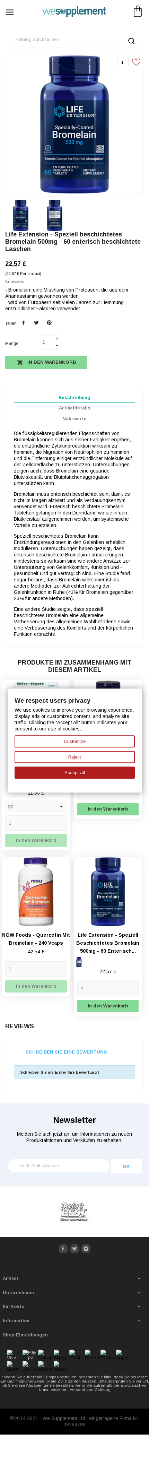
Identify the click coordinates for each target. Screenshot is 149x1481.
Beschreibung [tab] (74, 397)
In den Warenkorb (46, 363)
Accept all (74, 772)
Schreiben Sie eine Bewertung (66, 1052)
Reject (74, 757)
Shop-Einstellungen (25, 1334)
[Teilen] (23, 323)
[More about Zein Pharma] (74, 1212)
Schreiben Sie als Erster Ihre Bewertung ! (59, 1072)
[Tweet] (36, 323)
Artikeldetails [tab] (74, 407)
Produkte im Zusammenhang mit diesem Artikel (75, 666)
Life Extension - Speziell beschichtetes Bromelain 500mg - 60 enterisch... (107, 943)
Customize (75, 741)
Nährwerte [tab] (74, 418)
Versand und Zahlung (90, 1389)
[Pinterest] (49, 323)
